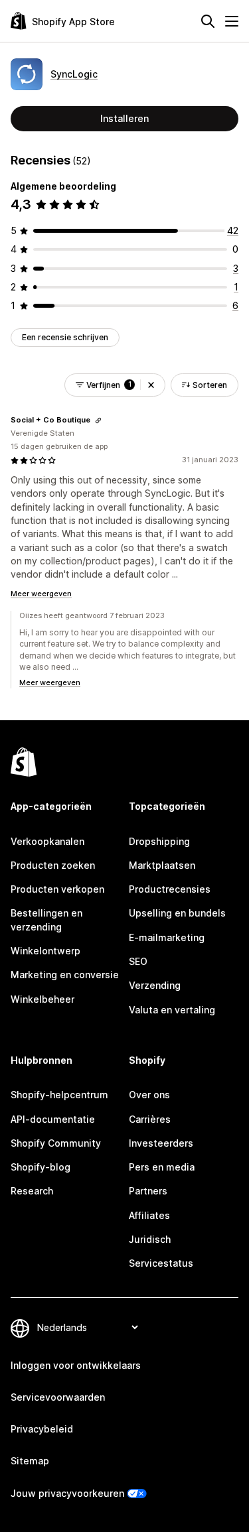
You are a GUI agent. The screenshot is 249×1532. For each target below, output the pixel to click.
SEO (138, 961)
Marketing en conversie (65, 974)
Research (32, 1190)
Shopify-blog (40, 1167)
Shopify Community (56, 1143)
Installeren (124, 118)
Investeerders (161, 1143)
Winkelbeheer (42, 999)
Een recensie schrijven (65, 337)
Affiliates (149, 1215)
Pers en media (162, 1167)
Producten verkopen (57, 889)
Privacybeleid (42, 1429)
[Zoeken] (207, 21)
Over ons (149, 1094)
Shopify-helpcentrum (59, 1094)
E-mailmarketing (167, 937)
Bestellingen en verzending (46, 919)
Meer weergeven (41, 593)
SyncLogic (74, 74)
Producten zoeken (53, 865)
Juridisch (150, 1239)
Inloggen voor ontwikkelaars (76, 1365)
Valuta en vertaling (172, 1009)
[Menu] (231, 21)
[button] (151, 385)
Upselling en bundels (177, 913)
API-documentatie (53, 1119)
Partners (148, 1190)
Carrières (150, 1119)
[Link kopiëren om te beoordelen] (98, 420)
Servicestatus (161, 1263)
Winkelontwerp (45, 950)
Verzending (155, 985)
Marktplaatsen (162, 865)
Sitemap (30, 1460)
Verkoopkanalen (47, 841)
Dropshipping (159, 841)
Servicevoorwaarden (58, 1397)
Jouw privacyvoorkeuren (67, 1493)
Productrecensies (169, 889)
